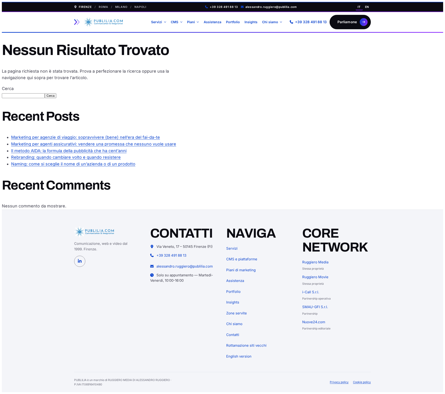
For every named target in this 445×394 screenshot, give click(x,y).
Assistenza (212, 22)
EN (367, 7)
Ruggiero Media (315, 262)
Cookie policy (362, 382)
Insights (251, 22)
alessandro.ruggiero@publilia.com (271, 7)
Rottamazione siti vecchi (246, 345)
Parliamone (347, 22)
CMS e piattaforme (241, 259)
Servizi (156, 22)
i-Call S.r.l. (310, 292)
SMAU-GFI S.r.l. (315, 307)
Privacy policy (339, 382)
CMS (174, 22)
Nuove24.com (313, 322)
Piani (191, 22)
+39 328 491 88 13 (224, 7)
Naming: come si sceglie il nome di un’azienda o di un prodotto (73, 163)
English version (238, 356)
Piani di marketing (241, 270)
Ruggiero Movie (315, 277)
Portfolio (233, 22)
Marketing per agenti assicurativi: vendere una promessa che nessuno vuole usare (93, 144)
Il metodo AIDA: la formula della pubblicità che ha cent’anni (69, 150)
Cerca (8, 88)
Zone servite (236, 313)
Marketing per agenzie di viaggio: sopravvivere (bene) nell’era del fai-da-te (85, 137)
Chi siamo (270, 22)
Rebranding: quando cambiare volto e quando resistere (66, 157)
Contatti (232, 335)
